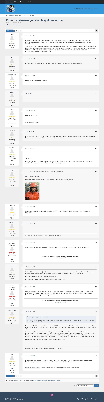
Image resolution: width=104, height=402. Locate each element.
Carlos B (12, 130)
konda (12, 171)
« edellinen (9, 25)
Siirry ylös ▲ (96, 398)
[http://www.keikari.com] (12, 259)
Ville (12, 241)
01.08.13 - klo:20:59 (30, 355)
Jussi (12, 109)
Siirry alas (9, 30)
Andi (12, 35)
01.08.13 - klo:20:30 (30, 311)
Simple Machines (19, 399)
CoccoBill (12, 205)
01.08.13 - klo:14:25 (30, 242)
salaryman (12, 310)
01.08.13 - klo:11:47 (30, 171)
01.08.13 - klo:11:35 (30, 149)
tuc (12, 354)
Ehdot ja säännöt (86, 398)
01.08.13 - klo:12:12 (30, 223)
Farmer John (12, 75)
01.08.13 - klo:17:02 (30, 287)
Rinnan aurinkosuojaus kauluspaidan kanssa (34, 20)
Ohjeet (79, 398)
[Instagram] (52, 395)
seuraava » (16, 25)
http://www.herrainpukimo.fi (32, 367)
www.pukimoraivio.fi (60, 258)
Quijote (11, 148)
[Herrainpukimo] (12, 369)
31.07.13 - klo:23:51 (30, 35)
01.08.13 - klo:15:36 (30, 267)
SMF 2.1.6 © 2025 (9, 399)
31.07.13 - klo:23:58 (30, 58)
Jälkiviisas (12, 222)
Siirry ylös (9, 376)
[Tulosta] (96, 30)
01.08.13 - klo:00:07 (30, 93)
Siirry (75, 385)
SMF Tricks (13, 398)
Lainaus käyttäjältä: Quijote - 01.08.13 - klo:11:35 (37, 317)
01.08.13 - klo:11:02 (30, 131)
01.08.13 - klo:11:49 (30, 206)
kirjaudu (96, 8)
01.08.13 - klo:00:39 (30, 110)
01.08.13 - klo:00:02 (30, 76)
